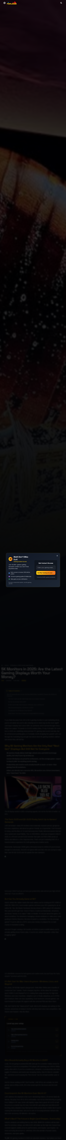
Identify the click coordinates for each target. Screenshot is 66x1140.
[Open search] (61, 2)
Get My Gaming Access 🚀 (45, 573)
